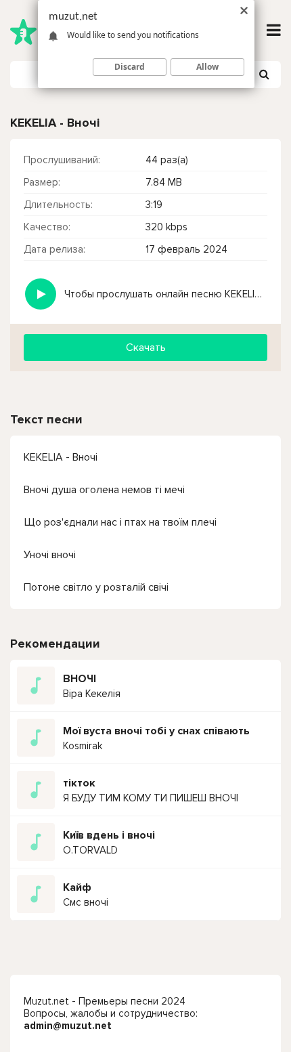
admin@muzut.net (68, 1025)
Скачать (146, 347)
